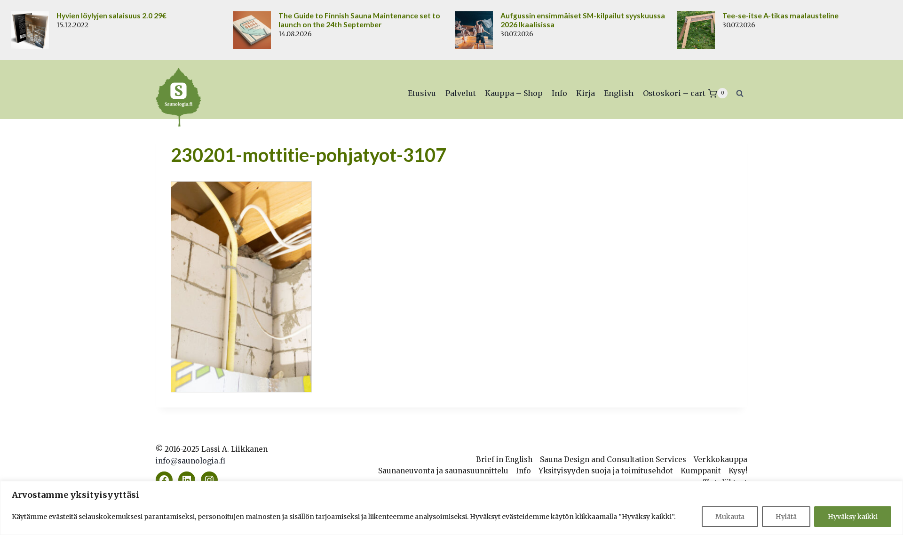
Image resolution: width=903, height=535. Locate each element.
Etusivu (422, 93)
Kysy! (738, 470)
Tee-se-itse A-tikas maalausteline (780, 15)
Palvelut (460, 93)
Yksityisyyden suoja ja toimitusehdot (606, 470)
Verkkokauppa (720, 459)
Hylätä (786, 516)
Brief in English (504, 459)
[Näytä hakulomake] (739, 93)
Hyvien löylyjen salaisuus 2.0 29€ (111, 15)
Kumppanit (701, 470)
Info (559, 93)
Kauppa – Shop (514, 93)
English (619, 93)
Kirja (585, 93)
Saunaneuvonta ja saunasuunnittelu (443, 470)
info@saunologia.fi (190, 460)
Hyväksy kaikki (853, 516)
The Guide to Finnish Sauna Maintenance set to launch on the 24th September (359, 20)
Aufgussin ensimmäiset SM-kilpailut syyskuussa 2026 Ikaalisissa (582, 20)
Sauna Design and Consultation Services (613, 459)
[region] (451, 508)
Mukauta (730, 516)
